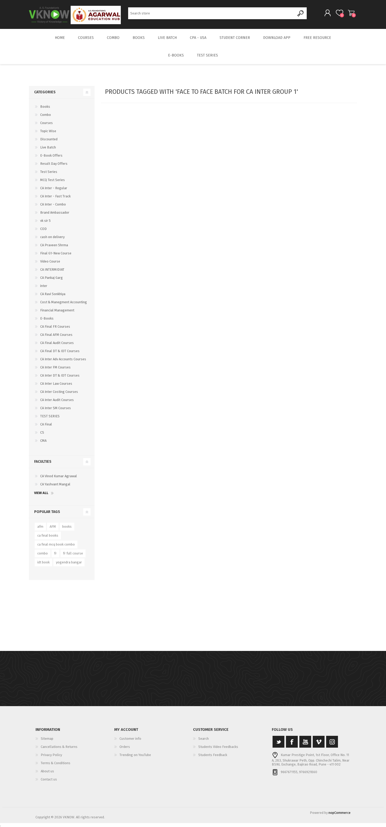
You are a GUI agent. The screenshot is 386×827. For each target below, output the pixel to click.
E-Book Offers (51, 155)
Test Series (48, 172)
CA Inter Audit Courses (57, 400)
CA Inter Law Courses (56, 384)
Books (45, 107)
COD (43, 229)
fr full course (73, 553)
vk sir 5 (45, 221)
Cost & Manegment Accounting (63, 302)
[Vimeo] (319, 742)
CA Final (46, 424)
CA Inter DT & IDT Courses (60, 375)
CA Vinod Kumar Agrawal (58, 476)
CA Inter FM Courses (55, 367)
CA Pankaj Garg (51, 278)
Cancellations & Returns (59, 747)
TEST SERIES (50, 416)
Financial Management (57, 310)
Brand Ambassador (54, 212)
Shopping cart (351, 13)
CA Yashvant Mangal (55, 484)
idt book (43, 562)
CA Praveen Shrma (54, 245)
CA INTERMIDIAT (52, 269)
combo (42, 553)
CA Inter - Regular (53, 188)
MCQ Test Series (52, 180)
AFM (53, 526)
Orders (124, 747)
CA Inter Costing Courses (59, 392)
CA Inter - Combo (53, 204)
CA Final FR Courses (55, 326)
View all (41, 493)
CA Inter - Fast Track (55, 196)
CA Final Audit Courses (57, 343)
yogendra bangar (69, 562)
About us (47, 771)
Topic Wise (48, 131)
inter (43, 286)
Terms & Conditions (55, 763)
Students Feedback (212, 755)
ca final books (47, 535)
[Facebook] (292, 742)
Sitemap (47, 739)
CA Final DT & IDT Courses (60, 351)
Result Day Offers (53, 164)
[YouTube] (305, 742)
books (67, 526)
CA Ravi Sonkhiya (52, 294)
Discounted (49, 139)
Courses (46, 123)
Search (301, 13)
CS (42, 432)
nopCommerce (339, 813)
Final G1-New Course (55, 253)
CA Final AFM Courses (56, 335)
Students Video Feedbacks (218, 747)
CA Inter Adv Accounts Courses (63, 359)
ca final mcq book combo (56, 544)
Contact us (49, 779)
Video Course (50, 261)
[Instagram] (332, 742)
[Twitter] (278, 742)
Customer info (130, 739)
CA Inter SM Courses (55, 408)
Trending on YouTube (135, 755)
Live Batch (48, 147)
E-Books (47, 318)
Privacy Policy (51, 755)
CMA (43, 441)
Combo (45, 115)
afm (40, 526)
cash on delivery (52, 237)
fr (55, 553)
